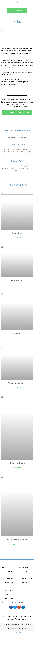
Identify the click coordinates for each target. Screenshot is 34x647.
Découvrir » (17, 237)
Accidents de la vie (17, 383)
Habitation (17, 233)
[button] (17, 632)
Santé (17, 333)
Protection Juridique (17, 540)
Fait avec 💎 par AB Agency (17, 628)
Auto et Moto (17, 280)
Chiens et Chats (17, 463)
